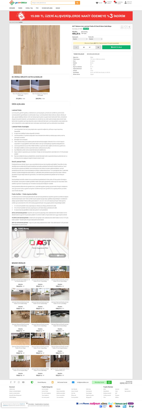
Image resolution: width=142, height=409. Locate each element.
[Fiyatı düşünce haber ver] (122, 26)
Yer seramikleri (60, 397)
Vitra (104, 397)
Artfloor (117, 397)
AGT (116, 393)
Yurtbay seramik (107, 395)
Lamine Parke (45, 391)
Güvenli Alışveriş (42, 382)
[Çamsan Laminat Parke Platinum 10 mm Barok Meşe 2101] (20, 272)
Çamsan (117, 389)
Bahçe (58, 8)
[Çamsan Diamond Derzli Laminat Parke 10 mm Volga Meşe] (40, 339)
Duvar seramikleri (61, 395)
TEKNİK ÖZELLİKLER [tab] (79, 54)
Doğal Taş (29, 8)
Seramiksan (106, 391)
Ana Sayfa (11, 22)
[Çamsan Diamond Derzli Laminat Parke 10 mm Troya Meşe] (40, 272)
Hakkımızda (12, 389)
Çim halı (73, 393)
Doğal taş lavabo (90, 395)
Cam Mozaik (74, 389)
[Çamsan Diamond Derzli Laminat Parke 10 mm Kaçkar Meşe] (20, 361)
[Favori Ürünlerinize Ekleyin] (126, 27)
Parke (20, 8)
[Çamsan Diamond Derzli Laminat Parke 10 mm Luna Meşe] (59, 294)
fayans (27, 164)
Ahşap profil (88, 397)
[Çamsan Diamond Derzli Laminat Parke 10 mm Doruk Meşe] (59, 316)
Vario (116, 391)
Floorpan (117, 395)
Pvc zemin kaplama (46, 393)
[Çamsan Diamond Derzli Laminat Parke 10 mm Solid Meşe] (40, 316)
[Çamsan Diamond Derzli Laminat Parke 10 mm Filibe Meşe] (40, 361)
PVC (37, 8)
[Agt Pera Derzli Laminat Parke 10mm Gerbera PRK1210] (59, 361)
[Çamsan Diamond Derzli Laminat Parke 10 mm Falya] (20, 339)
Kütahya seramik (107, 393)
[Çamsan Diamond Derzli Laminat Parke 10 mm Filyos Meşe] (59, 272)
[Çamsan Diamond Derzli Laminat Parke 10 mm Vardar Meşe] (40, 294)
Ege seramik (127, 391)
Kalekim (126, 389)
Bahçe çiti (73, 395)
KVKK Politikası (12, 397)
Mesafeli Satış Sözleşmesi (15, 395)
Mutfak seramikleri (61, 393)
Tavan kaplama (45, 395)
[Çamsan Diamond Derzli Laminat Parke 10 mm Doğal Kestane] (59, 339)
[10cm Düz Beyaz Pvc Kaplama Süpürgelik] (20, 86)
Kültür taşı (88, 389)
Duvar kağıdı (89, 393)
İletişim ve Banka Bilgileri (15, 391)
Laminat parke (15, 113)
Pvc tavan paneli (45, 397)
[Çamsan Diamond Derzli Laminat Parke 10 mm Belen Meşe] (20, 294)
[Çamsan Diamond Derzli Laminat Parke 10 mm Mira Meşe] (20, 316)
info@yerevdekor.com (83, 382)
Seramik (12, 8)
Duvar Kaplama (47, 8)
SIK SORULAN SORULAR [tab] (93, 54)
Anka (104, 389)
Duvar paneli (89, 391)
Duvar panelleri (74, 397)
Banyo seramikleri (61, 391)
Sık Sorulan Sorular (62, 382)
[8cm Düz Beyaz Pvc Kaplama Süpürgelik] (40, 86)
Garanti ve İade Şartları (14, 393)
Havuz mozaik (74, 391)
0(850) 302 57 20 (126, 383)
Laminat (21, 22)
